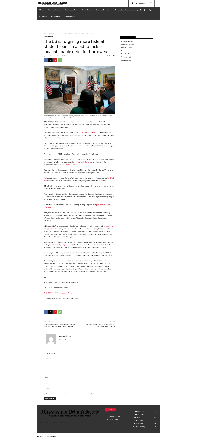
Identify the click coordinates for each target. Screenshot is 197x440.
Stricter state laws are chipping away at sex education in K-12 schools (100, 325)
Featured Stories (126, 51)
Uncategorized (126, 60)
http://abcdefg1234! (63, 339)
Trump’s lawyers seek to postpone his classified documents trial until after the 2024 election (60, 325)
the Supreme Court (69, 165)
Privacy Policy (113, 419)
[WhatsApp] (60, 60)
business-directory (127, 42)
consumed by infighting (59, 245)
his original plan (83, 162)
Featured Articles (54, 33)
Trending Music (126, 57)
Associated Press (51, 55)
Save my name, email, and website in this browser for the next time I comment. (72, 394)
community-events (127, 45)
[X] (50, 60)
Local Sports (125, 54)
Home (45, 33)
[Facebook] (46, 60)
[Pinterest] (55, 60)
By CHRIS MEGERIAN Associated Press (58, 293)
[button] (151, 3)
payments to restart (88, 133)
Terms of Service (114, 417)
